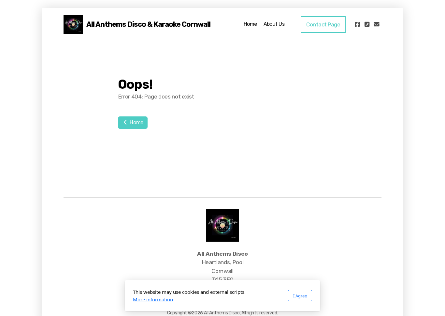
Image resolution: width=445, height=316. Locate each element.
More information (153, 299)
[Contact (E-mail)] (376, 24)
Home (136, 122)
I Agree (300, 296)
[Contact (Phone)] (367, 24)
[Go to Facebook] (357, 24)
